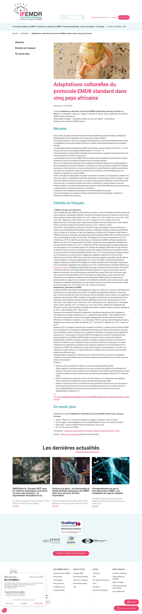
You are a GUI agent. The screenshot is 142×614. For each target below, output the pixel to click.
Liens (94, 583)
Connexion (96, 573)
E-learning (100, 27)
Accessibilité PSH (119, 591)
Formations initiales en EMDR (24, 27)
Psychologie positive (80, 583)
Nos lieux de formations (101, 580)
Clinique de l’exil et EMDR (73, 431)
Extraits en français (25, 48)
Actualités (118, 27)
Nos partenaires (58, 583)
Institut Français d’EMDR (61, 573)
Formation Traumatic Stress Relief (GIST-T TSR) (102, 431)
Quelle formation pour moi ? (100, 17)
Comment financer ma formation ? (71, 553)
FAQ (124, 27)
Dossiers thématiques (100, 590)
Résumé (19, 42)
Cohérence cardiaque (80, 580)
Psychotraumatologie (70, 27)
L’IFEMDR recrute (59, 587)
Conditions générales (120, 573)
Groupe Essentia (59, 590)
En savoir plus (22, 53)
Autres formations (87, 27)
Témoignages (58, 580)
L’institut (110, 27)
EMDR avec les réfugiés (69, 434)
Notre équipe (57, 577)
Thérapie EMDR (78, 573)
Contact (113, 17)
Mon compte (123, 17)
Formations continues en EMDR (49, 27)
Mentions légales (118, 582)
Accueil (15, 33)
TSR (74, 587)
